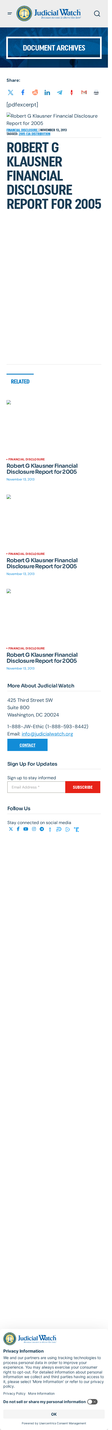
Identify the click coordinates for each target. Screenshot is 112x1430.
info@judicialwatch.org (47, 734)
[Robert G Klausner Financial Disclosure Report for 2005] (54, 426)
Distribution (41, 134)
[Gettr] (50, 829)
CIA (29, 134)
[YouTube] (26, 829)
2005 (22, 134)
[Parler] (59, 829)
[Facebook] (18, 829)
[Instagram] (34, 829)
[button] (10, 13)
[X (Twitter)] (11, 829)
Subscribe (83, 787)
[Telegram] (42, 829)
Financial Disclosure (23, 130)
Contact (27, 745)
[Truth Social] (76, 829)
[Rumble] (68, 829)
